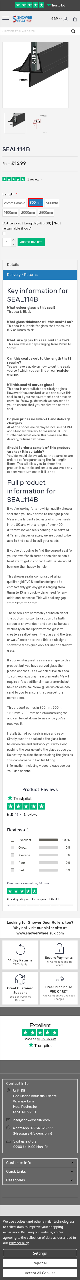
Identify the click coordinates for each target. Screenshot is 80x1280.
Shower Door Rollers (46, 922)
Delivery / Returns (22, 275)
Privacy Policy (18, 1243)
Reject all (40, 1263)
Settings (40, 1253)
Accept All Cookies (40, 1272)
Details (13, 265)
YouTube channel (19, 771)
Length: (10, 194)
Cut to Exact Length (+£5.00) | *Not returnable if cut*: (31, 225)
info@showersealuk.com (31, 1120)
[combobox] (40, 31)
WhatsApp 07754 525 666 (33, 1128)
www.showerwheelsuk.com (40, 933)
